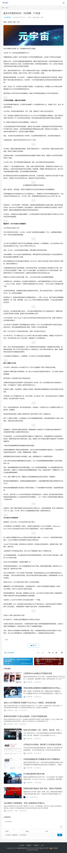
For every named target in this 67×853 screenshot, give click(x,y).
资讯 (42, 17)
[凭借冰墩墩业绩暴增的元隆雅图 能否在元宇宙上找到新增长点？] (13, 692)
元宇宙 (34, 17)
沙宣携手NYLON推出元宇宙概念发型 (37, 673)
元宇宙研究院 (7, 17)
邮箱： (27, 831)
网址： (47, 831)
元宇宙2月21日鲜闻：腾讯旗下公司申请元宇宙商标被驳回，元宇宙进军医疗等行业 (43, 745)
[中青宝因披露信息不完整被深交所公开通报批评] (13, 763)
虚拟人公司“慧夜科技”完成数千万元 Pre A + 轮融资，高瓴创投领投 (30, 703)
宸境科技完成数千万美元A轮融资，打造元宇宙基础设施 (25, 716)
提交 (60, 835)
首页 (3, 7)
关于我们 (21, 845)
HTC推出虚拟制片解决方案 (33, 774)
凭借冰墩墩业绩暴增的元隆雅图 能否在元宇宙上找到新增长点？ (42, 688)
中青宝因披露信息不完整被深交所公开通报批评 (41, 759)
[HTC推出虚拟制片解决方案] (13, 778)
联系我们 (36, 845)
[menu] (63, 2)
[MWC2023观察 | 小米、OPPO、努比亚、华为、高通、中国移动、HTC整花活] (13, 734)
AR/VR (29, 17)
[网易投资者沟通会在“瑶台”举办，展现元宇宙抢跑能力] (13, 792)
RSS (42, 845)
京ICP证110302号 (32, 848)
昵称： (7, 831)
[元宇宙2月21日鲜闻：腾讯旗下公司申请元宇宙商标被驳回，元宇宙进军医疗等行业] (13, 748)
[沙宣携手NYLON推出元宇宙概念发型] (13, 677)
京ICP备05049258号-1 (43, 848)
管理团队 (29, 845)
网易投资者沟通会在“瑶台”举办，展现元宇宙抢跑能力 (43, 789)
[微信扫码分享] (49, 653)
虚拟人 (38, 17)
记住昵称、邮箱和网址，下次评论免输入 (16, 835)
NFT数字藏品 (8, 689)
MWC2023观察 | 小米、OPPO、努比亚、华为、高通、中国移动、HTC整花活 (43, 730)
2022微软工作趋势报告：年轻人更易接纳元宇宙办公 (24, 803)
